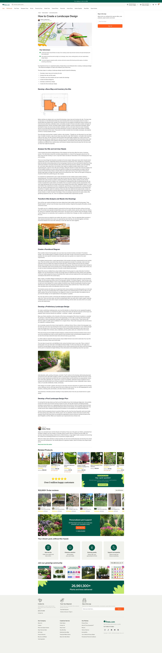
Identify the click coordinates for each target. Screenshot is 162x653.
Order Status (62, 623)
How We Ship (63, 629)
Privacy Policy (85, 623)
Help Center (62, 627)
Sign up (119, 609)
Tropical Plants (55, 8)
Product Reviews (41, 634)
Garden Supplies (78, 8)
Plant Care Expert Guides (43, 627)
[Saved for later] (48, 454)
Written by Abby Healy (44, 19)
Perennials (62, 8)
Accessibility (84, 632)
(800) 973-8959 (81, 531)
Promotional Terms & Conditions (89, 636)
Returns (83, 627)
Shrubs (31, 8)
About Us (40, 623)
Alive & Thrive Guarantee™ (88, 625)
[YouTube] (115, 630)
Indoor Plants (70, 8)
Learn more (89, 1)
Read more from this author (45, 444)
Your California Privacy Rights (88, 634)
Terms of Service (85, 629)
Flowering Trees (38, 8)
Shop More (86, 8)
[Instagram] (105, 630)
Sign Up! (110, 26)
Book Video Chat (80, 527)
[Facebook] (111, 630)
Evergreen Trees (24, 8)
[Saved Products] (156, 4)
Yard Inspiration (41, 639)
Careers (39, 625)
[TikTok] (108, 630)
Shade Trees (47, 8)
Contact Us (40, 613)
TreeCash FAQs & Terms (65, 634)
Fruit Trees (16, 8)
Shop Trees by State (42, 629)
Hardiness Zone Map (64, 632)
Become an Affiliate (42, 636)
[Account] (153, 4)
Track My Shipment (64, 609)
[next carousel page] (124, 458)
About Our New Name (65, 636)
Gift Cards (40, 632)
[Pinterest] (118, 630)
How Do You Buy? (103, 484)
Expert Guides (94, 8)
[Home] (6, 5)
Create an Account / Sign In (66, 611)
